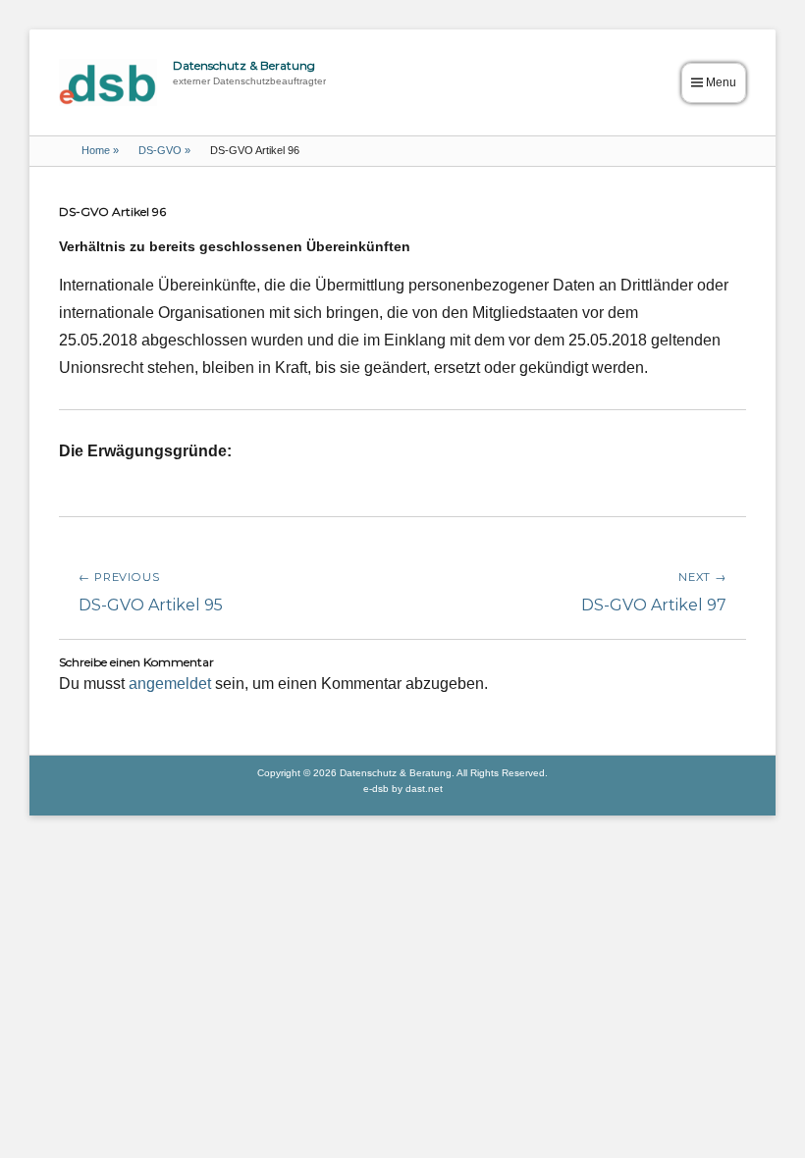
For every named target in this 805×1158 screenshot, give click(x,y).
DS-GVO (164, 150)
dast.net (424, 788)
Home (100, 150)
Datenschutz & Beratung (244, 65)
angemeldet (170, 683)
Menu (721, 82)
